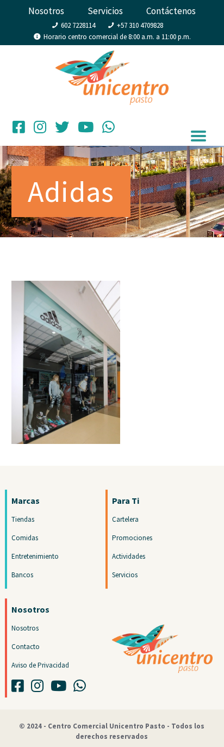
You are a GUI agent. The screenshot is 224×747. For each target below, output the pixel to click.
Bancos (22, 574)
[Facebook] (19, 129)
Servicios (105, 11)
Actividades (128, 556)
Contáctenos (171, 11)
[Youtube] (61, 688)
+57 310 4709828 (140, 25)
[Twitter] (62, 129)
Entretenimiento (35, 556)
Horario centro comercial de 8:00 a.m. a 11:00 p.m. (117, 36)
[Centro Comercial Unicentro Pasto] (112, 67)
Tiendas (22, 519)
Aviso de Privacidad (40, 665)
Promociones (132, 537)
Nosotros (46, 11)
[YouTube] (86, 129)
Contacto (25, 646)
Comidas (24, 537)
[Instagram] (40, 129)
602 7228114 (78, 25)
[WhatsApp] (108, 129)
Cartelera (125, 519)
